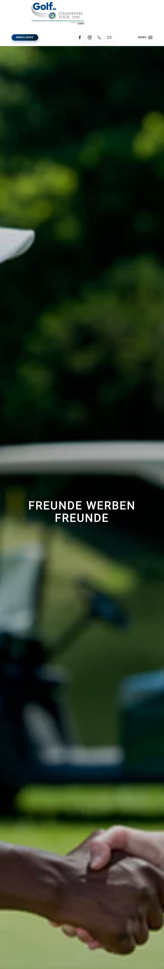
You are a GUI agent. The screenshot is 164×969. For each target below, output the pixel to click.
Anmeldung (25, 37)
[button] (145, 37)
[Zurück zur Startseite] (82, 13)
